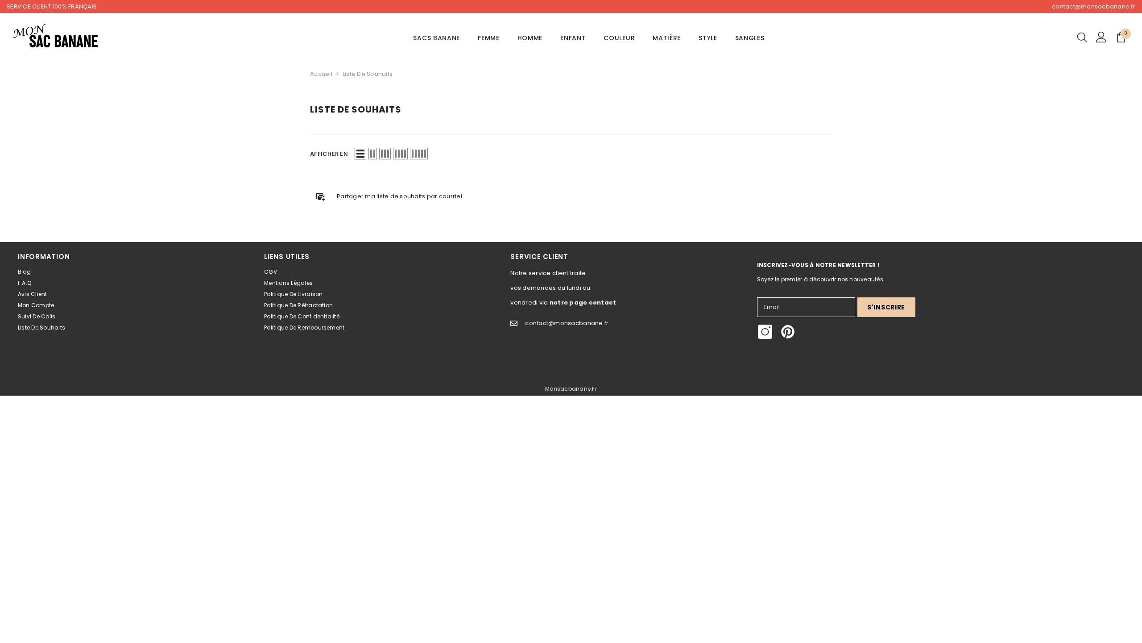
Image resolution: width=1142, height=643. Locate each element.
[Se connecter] (1101, 37)
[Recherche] (1082, 37)
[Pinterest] (788, 332)
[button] (360, 153)
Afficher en (329, 154)
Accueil (321, 74)
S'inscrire (886, 307)
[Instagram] (765, 332)
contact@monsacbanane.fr (1093, 6)
